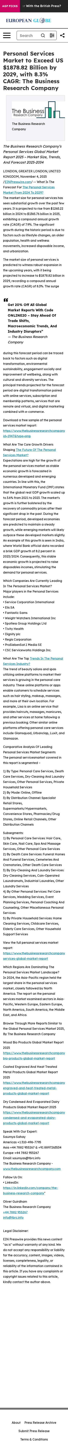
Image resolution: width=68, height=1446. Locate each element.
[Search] (42, 35)
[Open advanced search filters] (51, 35)
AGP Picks (10, 6)
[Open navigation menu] (7, 35)
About (16, 1422)
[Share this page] (62, 35)
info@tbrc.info (13, 1217)
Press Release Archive (40, 1422)
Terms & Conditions (34, 1439)
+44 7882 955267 (15, 1212)
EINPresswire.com (18, 182)
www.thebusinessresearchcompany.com (32, 1169)
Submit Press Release (34, 1431)
